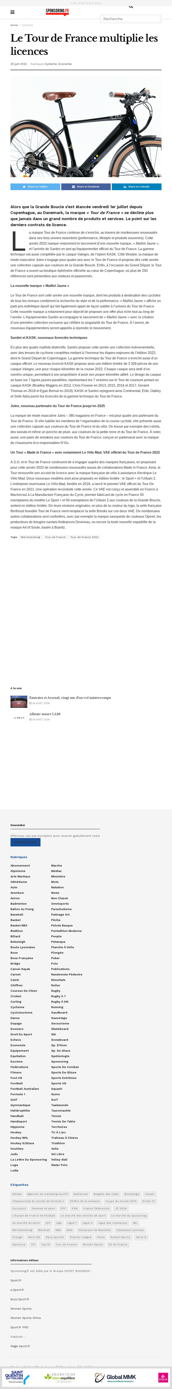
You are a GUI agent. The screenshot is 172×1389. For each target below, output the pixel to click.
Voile (55, 1148)
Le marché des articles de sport (83, 1215)
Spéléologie (60, 1056)
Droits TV (148, 1201)
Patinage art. (60, 914)
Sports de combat (65, 1067)
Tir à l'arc (58, 1132)
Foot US (16, 1077)
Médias (56, 871)
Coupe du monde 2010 (121, 1201)
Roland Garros (120, 1237)
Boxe (14, 952)
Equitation (18, 1056)
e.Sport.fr (17, 1289)
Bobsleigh (17, 941)
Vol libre (57, 1154)
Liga (59, 1223)
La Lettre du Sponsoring (28, 1159)
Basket (15, 920)
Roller (55, 985)
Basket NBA (18, 925)
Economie (65, 64)
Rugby (55, 990)
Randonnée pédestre (66, 974)
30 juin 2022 (18, 64)
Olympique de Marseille (94, 1230)
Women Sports (93, 1244)
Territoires (59, 1126)
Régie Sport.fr (20, 1346)
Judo (14, 1154)
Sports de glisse (63, 1072)
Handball (17, 1116)
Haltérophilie (20, 1110)
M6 (135, 1223)
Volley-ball (59, 1159)
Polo (54, 963)
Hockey (15, 1132)
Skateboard (59, 1028)
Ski (53, 1034)
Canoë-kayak (20, 969)
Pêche (55, 920)
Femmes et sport (43, 1208)
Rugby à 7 (58, 996)
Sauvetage (59, 1018)
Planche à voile (62, 947)
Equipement (19, 1050)
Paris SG (34, 1237)
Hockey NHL (19, 1137)
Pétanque (58, 941)
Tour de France (55, 537)
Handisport (18, 1121)
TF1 (33, 1244)
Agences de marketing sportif (47, 1194)
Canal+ (150, 1194)
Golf (13, 1099)
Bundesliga (132, 1194)
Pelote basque (62, 925)
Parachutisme (61, 909)
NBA (58, 1230)
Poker (55, 958)
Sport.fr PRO (19, 1327)
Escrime (16, 1061)
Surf (54, 1099)
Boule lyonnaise (22, 947)
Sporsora (19, 1244)
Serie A (141, 1237)
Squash (56, 1088)
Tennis (56, 1116)
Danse (15, 1018)
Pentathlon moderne (66, 930)
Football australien (24, 1088)
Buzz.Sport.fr (19, 1299)
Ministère (58, 876)
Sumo (55, 1094)
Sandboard (59, 1012)
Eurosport (19, 1208)
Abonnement (20, 865)
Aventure (17, 892)
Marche (56, 865)
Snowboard (59, 1039)
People (56, 936)
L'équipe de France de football (34, 1215)
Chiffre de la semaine (85, 1201)
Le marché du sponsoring (128, 1215)
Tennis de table (63, 1121)
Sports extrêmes (64, 1077)
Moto (55, 881)
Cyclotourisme (21, 1012)
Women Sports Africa (25, 1317)
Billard (15, 936)
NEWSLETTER (25, 842)
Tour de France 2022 (84, 537)
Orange (17, 1237)
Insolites (16, 1148)
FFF (63, 1208)
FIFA (75, 1208)
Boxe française (21, 958)
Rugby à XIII (59, 1001)
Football (16, 1083)
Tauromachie (61, 1110)
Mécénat (44, 1230)
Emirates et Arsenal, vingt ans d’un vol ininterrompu (70, 698)
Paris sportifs (55, 1237)
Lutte (14, 1170)
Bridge (15, 963)
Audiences (81, 1194)
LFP (48, 1223)
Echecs (15, 1039)
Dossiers (16, 1028)
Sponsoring (59, 1061)
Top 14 (45, 1244)
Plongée (57, 952)
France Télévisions (96, 1208)
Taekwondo (59, 1105)
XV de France (118, 1244)
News (55, 892)
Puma (101, 1237)
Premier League (80, 1237)
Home (14, 25)
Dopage (16, 1023)
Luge (14, 1165)
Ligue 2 (88, 1223)
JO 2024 (121, 1208)
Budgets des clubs (106, 1194)
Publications (60, 969)
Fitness (16, 1072)
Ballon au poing (22, 909)
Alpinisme (17, 871)
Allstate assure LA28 (44, 714)
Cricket (15, 996)
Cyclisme (27, 25)
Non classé (59, 898)
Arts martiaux (20, 876)
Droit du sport (21, 1034)
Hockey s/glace (22, 1143)
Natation (57, 887)
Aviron (15, 898)
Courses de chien (23, 990)
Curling (15, 1001)
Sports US (58, 1083)
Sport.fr (15, 1280)
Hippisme (17, 1126)
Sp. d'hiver (59, 1045)
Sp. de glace (60, 1050)
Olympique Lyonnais (130, 1230)
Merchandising (30, 537)
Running (57, 1007)
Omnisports (60, 903)
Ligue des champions (112, 1223)
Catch (14, 979)
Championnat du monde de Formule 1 (38, 1201)
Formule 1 (17, 1094)
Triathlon (58, 1143)
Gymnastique (20, 1105)
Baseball (16, 914)
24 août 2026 (40, 703)
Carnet (15, 974)
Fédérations (19, 1067)
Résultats (58, 979)
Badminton (18, 903)
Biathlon (16, 930)
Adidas (17, 1194)
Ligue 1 (72, 1223)
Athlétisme (18, 881)
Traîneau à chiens (64, 1137)
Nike (70, 1230)
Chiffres (16, 985)
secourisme (60, 1023)
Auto (13, 887)
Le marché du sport (26, 1223)
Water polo (59, 1165)
